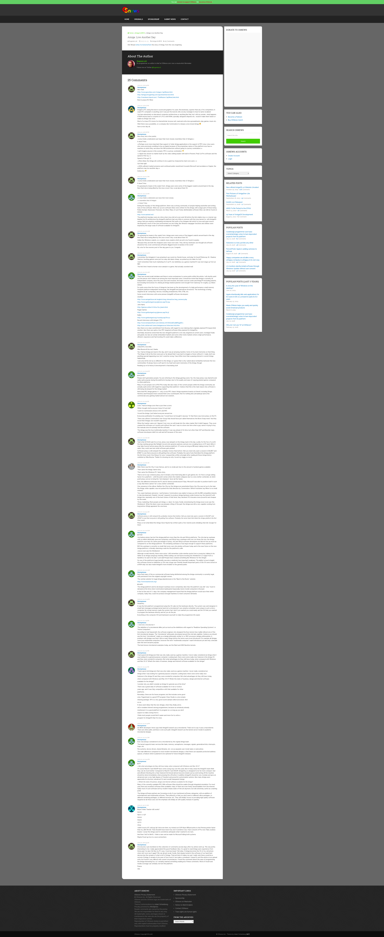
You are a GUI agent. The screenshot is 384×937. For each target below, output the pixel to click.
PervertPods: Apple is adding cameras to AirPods (241, 250)
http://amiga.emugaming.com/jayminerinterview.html (155, 95)
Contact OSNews (181, 908)
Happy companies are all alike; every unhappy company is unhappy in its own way (242, 259)
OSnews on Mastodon (183, 901)
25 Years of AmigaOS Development (239, 214)
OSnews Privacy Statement (144, 895)
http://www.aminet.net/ (145, 214)
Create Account (234, 156)
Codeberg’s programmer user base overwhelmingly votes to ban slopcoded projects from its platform (241, 234)
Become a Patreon (235, 117)
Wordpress (154, 907)
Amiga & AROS (140, 33)
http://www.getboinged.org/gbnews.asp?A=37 (153, 312)
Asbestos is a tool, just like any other (239, 243)
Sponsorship (153, 19)
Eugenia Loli (133, 41)
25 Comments (169, 41)
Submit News (170, 19)
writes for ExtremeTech (143, 45)
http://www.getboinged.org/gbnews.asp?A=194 (153, 302)
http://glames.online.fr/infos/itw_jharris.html (152, 307)
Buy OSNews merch (235, 120)
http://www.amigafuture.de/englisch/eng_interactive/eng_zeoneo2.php (162, 299)
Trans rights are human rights (186, 912)
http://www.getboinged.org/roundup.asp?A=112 (153, 317)
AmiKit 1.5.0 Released (234, 202)
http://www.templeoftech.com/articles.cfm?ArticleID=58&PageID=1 (160, 323)
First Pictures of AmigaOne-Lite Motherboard (238, 195)
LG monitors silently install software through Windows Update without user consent (242, 267)
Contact (185, 19)
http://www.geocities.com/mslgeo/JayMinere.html (154, 92)
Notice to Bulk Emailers (184, 905)
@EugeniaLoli (156, 67)
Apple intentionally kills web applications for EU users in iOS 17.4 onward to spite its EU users (242, 296)
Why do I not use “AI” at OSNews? (238, 325)
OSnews (137, 934)
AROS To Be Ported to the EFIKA (238, 208)
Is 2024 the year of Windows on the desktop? (239, 287)
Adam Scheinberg (161, 904)
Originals (138, 19)
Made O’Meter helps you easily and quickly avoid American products (242, 306)
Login (230, 159)
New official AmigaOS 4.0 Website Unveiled (242, 187)
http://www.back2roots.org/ (147, 581)
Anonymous (141, 87)
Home (126, 19)
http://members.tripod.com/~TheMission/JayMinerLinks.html (158, 97)
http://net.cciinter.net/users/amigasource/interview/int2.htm (158, 325)
